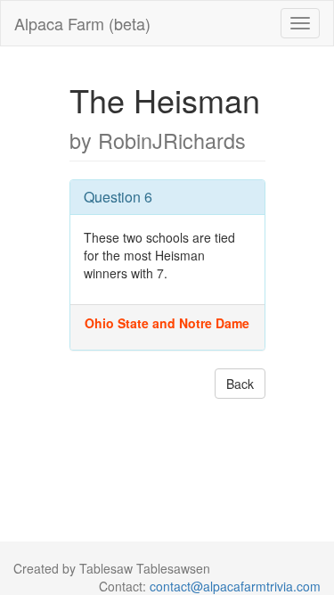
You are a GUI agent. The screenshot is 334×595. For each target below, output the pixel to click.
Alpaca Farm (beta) (82, 23)
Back (240, 384)
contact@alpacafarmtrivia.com (235, 586)
